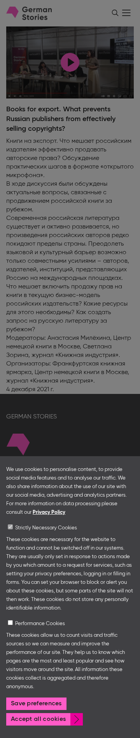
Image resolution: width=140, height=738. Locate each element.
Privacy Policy (49, 512)
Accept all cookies (38, 719)
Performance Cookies (40, 623)
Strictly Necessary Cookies (46, 528)
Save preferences (36, 704)
